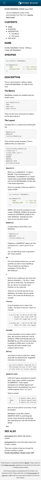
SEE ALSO (12, 38)
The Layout (15, 36)
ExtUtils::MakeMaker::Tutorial (14, 9)
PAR (32, 452)
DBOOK (27, 463)
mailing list (4, 475)
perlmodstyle (9, 436)
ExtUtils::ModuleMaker (12, 452)
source (27, 9)
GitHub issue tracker (9, 465)
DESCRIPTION (13, 31)
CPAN (30, 9)
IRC (10, 475)
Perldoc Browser (29, 2)
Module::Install (25, 452)
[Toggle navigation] (4, 3)
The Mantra (15, 34)
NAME (10, 27)
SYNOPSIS (12, 29)
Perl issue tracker (32, 473)
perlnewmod (9, 442)
